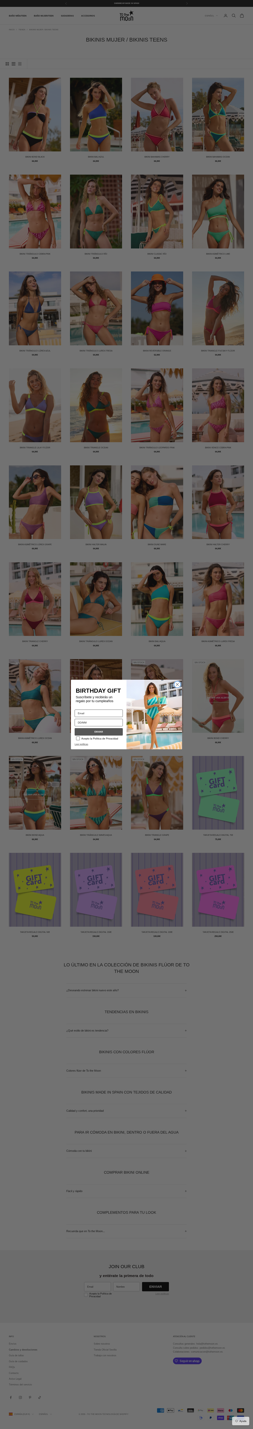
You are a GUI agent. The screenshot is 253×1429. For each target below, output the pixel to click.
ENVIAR (98, 732)
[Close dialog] (177, 684)
